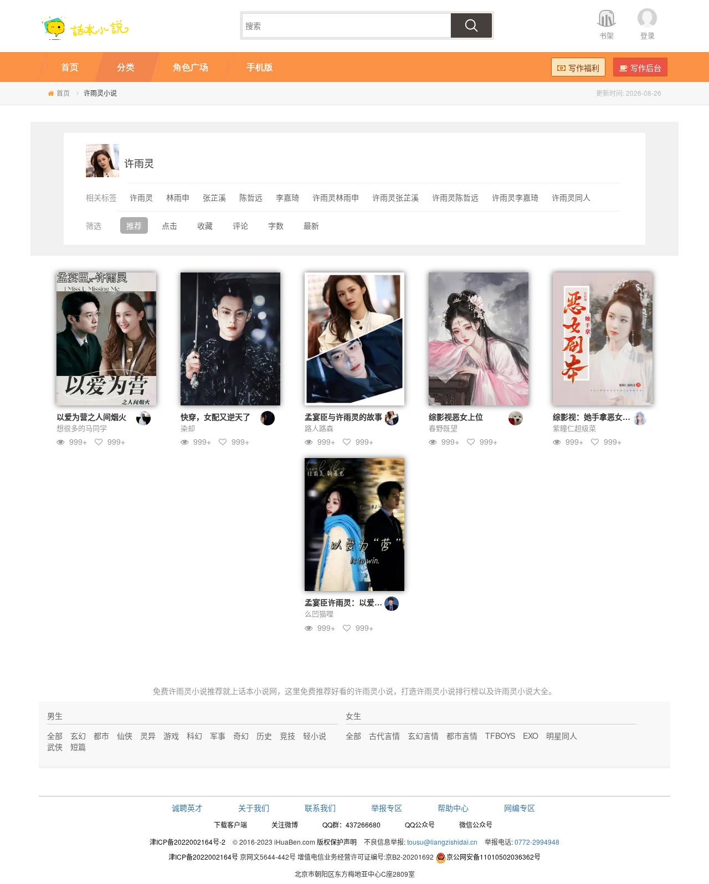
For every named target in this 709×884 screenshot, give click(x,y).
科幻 (194, 735)
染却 (188, 428)
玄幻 (78, 735)
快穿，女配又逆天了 (215, 416)
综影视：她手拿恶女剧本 (595, 416)
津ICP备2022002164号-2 (187, 841)
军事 (217, 735)
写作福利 (583, 67)
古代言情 (384, 735)
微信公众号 (475, 824)
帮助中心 (453, 807)
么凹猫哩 (319, 613)
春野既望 (443, 428)
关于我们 (253, 807)
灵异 (148, 735)
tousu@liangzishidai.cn (442, 841)
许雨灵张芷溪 (395, 197)
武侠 (55, 746)
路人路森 (319, 428)
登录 (647, 35)
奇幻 (241, 735)
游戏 (171, 735)
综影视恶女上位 (456, 416)
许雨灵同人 (571, 197)
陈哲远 (251, 197)
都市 (101, 735)
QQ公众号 (420, 824)
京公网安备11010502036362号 (493, 856)
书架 (606, 35)
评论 (240, 225)
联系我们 (320, 807)
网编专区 (519, 807)
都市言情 (461, 735)
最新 (311, 225)
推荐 (134, 225)
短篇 (78, 746)
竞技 (287, 735)
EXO (530, 735)
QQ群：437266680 (351, 824)
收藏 (205, 225)
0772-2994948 (537, 841)
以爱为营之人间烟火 (91, 416)
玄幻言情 (423, 735)
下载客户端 (230, 824)
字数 (276, 225)
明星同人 (561, 735)
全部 (55, 735)
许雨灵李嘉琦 (515, 197)
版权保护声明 (337, 841)
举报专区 (386, 807)
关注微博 (284, 824)
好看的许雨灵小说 (362, 690)
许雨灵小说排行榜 (448, 690)
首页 (63, 92)
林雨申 (177, 197)
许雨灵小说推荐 (195, 690)
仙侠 (124, 735)
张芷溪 (214, 197)
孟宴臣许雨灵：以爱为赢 (347, 602)
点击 (169, 225)
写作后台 (645, 67)
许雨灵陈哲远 (455, 197)
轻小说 (314, 735)
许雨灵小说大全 (521, 690)
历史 (264, 735)
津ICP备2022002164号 (203, 856)
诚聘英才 (187, 807)
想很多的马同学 (81, 428)
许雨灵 (141, 197)
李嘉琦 (287, 197)
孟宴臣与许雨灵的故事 (343, 416)
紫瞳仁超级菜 (574, 428)
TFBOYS (500, 735)
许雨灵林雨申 (335, 197)
